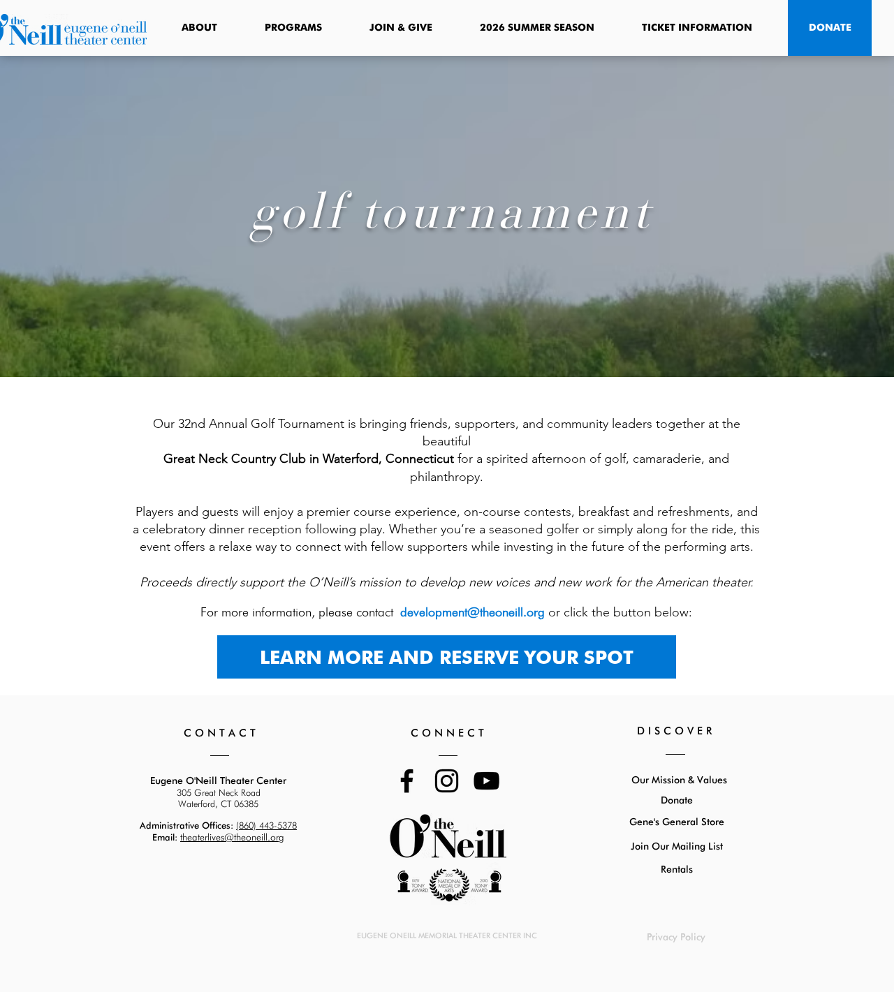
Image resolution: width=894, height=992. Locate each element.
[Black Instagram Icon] (446, 781)
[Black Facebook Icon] (407, 781)
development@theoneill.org (472, 612)
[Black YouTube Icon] (486, 781)
